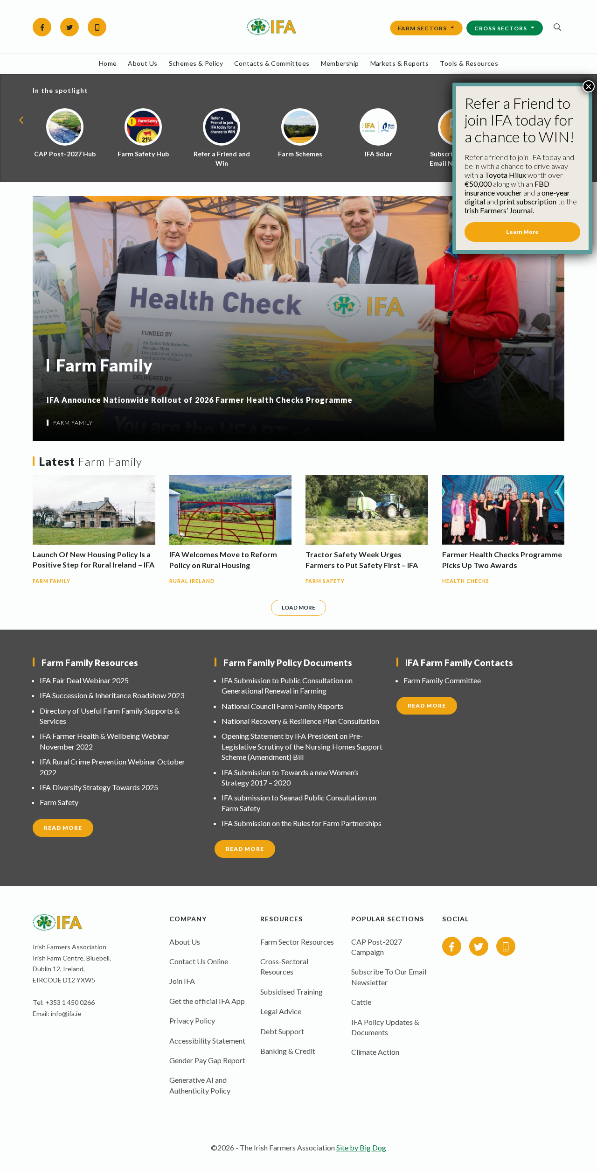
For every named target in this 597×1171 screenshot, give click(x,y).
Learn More (522, 231)
